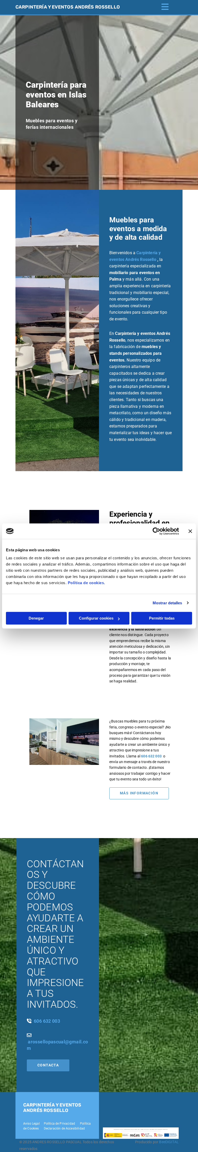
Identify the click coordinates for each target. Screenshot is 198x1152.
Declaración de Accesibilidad (64, 1128)
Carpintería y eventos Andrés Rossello (67, 7)
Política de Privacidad (59, 1123)
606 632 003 (151, 756)
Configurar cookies (96, 618)
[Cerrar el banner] (190, 531)
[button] (139, 793)
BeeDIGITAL (169, 1142)
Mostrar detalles (167, 603)
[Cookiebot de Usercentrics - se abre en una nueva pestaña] (156, 531)
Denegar (36, 618)
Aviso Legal (31, 1123)
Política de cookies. (86, 583)
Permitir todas (162, 618)
